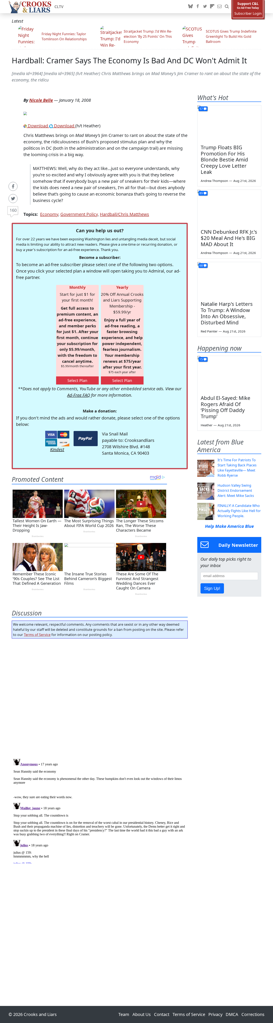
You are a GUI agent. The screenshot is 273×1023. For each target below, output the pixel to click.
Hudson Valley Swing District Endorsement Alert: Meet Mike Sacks (236, 490)
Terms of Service (37, 634)
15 (201, 359)
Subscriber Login (248, 14)
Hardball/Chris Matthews (124, 214)
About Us (141, 1014)
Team (123, 1014)
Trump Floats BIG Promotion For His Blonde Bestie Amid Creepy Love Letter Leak (224, 159)
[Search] (226, 6)
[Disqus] (100, 810)
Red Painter (209, 331)
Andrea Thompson (214, 180)
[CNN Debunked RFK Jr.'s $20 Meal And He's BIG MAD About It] (229, 208)
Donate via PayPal (86, 438)
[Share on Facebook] (13, 186)
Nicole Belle (41, 100)
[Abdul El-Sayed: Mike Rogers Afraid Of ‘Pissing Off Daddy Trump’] (229, 374)
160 (13, 210)
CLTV (59, 6)
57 (201, 109)
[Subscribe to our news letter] (219, 6)
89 (201, 193)
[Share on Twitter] (13, 198)
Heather (206, 425)
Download (38, 126)
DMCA (232, 1014)
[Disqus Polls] (100, 697)
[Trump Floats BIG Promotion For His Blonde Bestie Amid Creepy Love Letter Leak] (229, 123)
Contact (161, 1014)
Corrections (252, 1014)
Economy (49, 214)
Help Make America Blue (229, 526)
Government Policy (79, 214)
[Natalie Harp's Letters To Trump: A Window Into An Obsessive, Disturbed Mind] (229, 280)
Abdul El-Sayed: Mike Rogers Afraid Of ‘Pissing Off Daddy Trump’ (225, 407)
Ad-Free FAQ (78, 395)
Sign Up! (212, 588)
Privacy (215, 1014)
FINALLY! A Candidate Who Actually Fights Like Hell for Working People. (239, 510)
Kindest (57, 449)
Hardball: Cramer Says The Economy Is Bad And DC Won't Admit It (129, 60)
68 (201, 265)
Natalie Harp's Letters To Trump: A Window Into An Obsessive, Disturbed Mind (227, 313)
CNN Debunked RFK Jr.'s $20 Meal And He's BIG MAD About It (229, 238)
